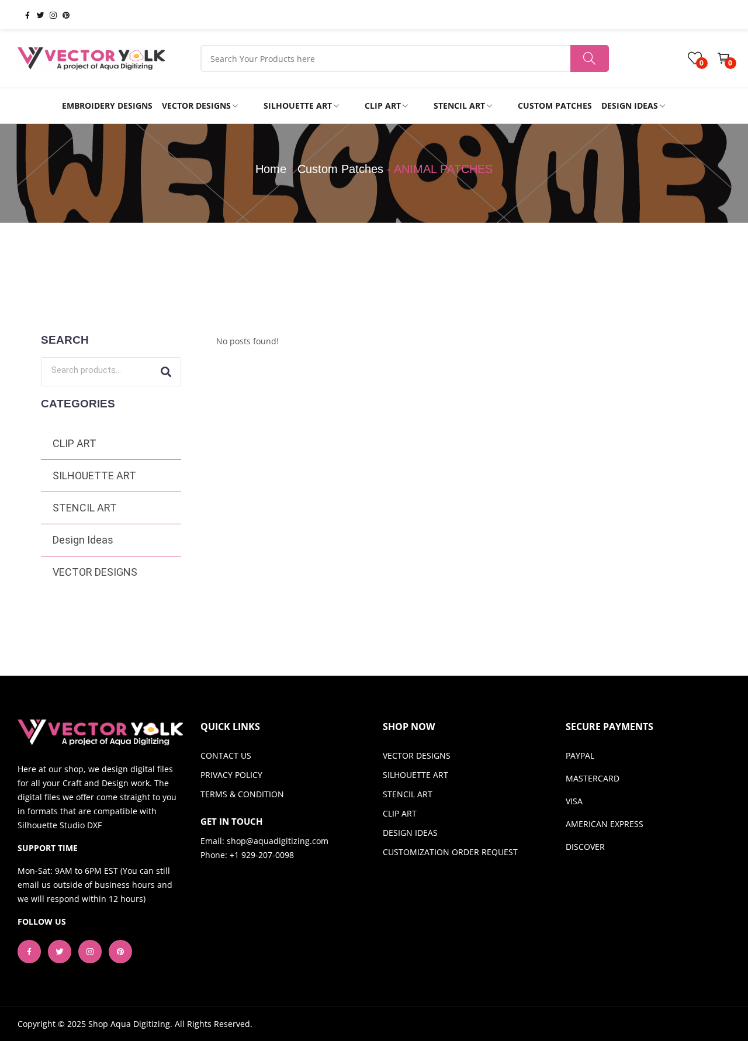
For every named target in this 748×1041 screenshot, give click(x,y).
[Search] (166, 372)
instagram (48, 14)
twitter (35, 14)
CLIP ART (74, 443)
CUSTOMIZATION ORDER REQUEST (450, 851)
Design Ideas (83, 540)
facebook (23, 14)
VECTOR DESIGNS (95, 572)
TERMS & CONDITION (242, 794)
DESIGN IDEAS (410, 832)
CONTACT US (225, 755)
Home (270, 168)
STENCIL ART (85, 508)
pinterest (61, 14)
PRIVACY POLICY (231, 774)
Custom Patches (340, 168)
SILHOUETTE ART (94, 475)
